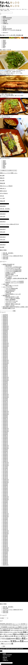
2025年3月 (5, 339)
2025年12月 (6, 326)
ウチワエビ (10, 625)
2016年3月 (5, 492)
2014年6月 (5, 522)
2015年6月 (5, 505)
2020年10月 (6, 414)
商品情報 (5, 20)
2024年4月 (5, 354)
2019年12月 (6, 428)
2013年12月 (6, 530)
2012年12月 (6, 547)
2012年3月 (5, 560)
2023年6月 (5, 368)
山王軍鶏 (15, 632)
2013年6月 (5, 539)
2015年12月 (6, 496)
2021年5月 (5, 404)
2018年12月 (6, 445)
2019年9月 (5, 432)
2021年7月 (5, 401)
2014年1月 (5, 529)
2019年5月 (5, 438)
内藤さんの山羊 (15, 627)
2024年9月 (5, 347)
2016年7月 (5, 486)
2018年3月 (5, 458)
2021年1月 (5, 410)
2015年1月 (5, 512)
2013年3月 (5, 543)
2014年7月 (5, 520)
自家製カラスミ (7, 641)
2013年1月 (5, 546)
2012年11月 (5, 549)
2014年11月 (5, 515)
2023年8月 (5, 366)
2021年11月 (5, 395)
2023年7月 (5, 367)
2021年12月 (6, 394)
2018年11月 (5, 447)
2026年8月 (5, 314)
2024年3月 (5, 356)
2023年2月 (5, 374)
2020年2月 (5, 425)
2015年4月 (5, 508)
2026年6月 (5, 317)
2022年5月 (5, 387)
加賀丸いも (21, 627)
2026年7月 (5, 316)
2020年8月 (5, 417)
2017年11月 (5, 464)
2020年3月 (5, 424)
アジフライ (5, 625)
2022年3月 (5, 390)
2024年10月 (6, 346)
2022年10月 (6, 380)
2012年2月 (5, 562)
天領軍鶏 (20, 630)
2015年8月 (5, 502)
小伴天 (23, 630)
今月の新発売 (9, 627)
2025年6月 (5, 334)
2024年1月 (5, 358)
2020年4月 (5, 422)
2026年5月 (5, 319)
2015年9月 (5, 501)
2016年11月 (5, 481)
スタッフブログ (6, 19)
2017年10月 (6, 465)
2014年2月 (5, 528)
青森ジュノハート (5, 643)
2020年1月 (5, 427)
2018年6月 (5, 454)
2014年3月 (5, 526)
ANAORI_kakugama (6, 624)
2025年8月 (5, 331)
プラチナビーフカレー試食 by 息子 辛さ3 (13, 255)
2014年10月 (6, 516)
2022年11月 (5, 378)
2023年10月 (6, 363)
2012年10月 (6, 550)
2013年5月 (5, 540)
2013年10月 (6, 533)
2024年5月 (5, 353)
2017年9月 (5, 466)
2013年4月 (5, 542)
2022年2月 (5, 391)
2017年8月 (5, 468)
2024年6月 (5, 351)
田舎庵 (8, 638)
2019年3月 (5, 441)
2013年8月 (5, 536)
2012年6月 (5, 556)
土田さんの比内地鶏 (15, 630)
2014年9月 (5, 518)
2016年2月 (5, 493)
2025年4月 (5, 337)
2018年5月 (5, 455)
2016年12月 (6, 479)
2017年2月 (5, 476)
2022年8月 (5, 383)
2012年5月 (5, 557)
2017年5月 (5, 472)
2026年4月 (5, 320)
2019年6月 (5, 437)
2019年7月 (5, 435)
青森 (22, 641)
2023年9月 (5, 364)
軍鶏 (14, 641)
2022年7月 (5, 384)
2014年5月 (5, 523)
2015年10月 (6, 499)
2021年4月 (5, 405)
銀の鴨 (18, 641)
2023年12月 (6, 360)
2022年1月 (5, 393)
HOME (4, 16)
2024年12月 (6, 343)
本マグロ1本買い (9, 634)
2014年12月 (6, 513)
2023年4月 (5, 371)
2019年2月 (5, 442)
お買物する (5, 23)
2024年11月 (5, 344)
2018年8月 (5, 451)
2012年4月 (5, 559)
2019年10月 (6, 431)
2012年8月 (5, 553)
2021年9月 (5, 398)
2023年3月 (5, 373)
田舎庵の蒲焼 (3, 70)
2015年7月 (5, 503)
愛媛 (24, 632)
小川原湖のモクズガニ (8, 632)
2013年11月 (5, 532)
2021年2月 (5, 408)
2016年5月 (5, 489)
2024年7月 (5, 350)
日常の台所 (5, 254)
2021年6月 (5, 403)
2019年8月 (5, 434)
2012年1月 (5, 563)
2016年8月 (5, 485)
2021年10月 (6, 397)
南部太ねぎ (6, 630)
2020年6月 (5, 420)
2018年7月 (5, 452)
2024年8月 (5, 349)
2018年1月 (5, 461)
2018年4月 (5, 456)
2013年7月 (5, 537)
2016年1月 (5, 495)
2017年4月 (5, 474)
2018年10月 (6, 448)
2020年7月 (5, 418)
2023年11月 (5, 361)
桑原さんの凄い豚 (10, 636)
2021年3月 (5, 407)
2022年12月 (6, 377)
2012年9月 (5, 552)
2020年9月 (5, 415)
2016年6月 (5, 488)
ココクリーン (15, 625)
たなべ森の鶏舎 (21, 623)
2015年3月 (5, 509)
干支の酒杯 (20, 632)
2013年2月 (5, 545)
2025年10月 (6, 329)
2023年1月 (5, 376)
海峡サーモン (18, 636)
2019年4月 (5, 439)
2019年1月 (5, 444)
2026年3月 (5, 322)
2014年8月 (5, 519)
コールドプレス (22, 625)
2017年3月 (5, 475)
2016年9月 (5, 483)
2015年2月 (5, 510)
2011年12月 (5, 564)
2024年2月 (5, 357)
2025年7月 (5, 333)
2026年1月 (5, 324)
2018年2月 (5, 459)
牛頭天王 (3, 638)
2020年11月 (5, 412)
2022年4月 (5, 388)
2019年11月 (5, 430)
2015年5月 (5, 506)
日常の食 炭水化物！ (8, 253)
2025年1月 (5, 341)
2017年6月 (5, 471)
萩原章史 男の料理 (7, 17)
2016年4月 (5, 491)
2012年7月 (5, 554)
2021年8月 (5, 400)
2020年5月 (5, 421)
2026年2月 (5, 323)
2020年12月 (6, 411)
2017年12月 (6, 462)
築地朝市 (13, 638)
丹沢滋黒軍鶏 (4, 627)
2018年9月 (5, 449)
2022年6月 (5, 385)
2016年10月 (6, 482)
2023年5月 (5, 370)
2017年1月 (5, 478)
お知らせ (5, 22)
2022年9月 (5, 381)
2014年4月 (5, 525)
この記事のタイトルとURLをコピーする (8, 170)
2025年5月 (5, 336)
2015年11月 (5, 498)
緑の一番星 (21, 638)
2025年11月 (5, 327)
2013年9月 (5, 535)
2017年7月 (5, 469)
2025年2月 (5, 340)
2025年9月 (5, 330)
